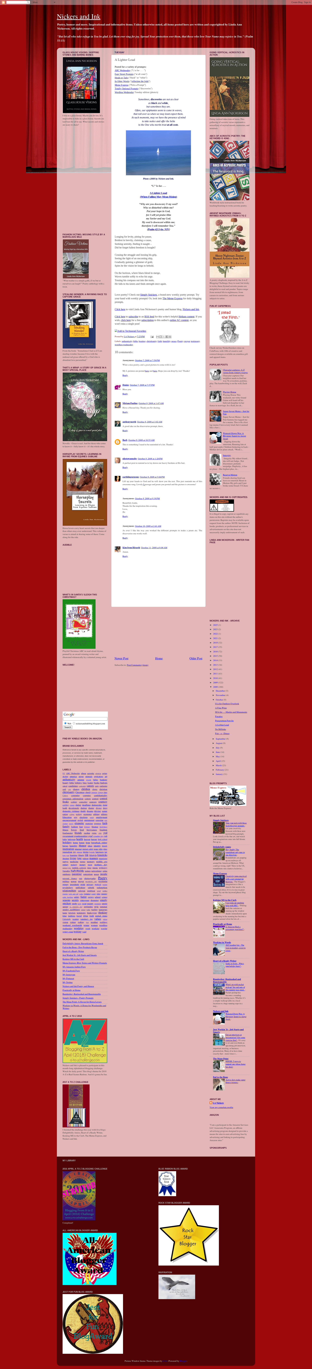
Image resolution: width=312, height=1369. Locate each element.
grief (90, 836)
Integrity (227, 455)
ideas (90, 845)
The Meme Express (172, 298)
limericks (102, 855)
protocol (98, 884)
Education (67, 817)
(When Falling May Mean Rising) (158, 196)
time (65, 915)
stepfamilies (88, 906)
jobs (101, 849)
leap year (66, 855)
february (87, 827)
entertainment (89, 820)
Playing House (229, 391)
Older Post (195, 658)
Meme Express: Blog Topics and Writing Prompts (85, 962)
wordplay (79, 928)
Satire (83, 897)
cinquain (94, 792)
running (104, 893)
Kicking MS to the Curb (73, 958)
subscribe (133, 316)
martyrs (65, 861)
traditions (71, 916)
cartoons (103, 785)
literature (66, 858)
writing (78, 931)
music (95, 867)
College (65, 795)
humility (166, 341)
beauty (66, 782)
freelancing (68, 832)
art (106, 776)
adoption (98, 773)
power (74, 881)
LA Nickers (218, 1103)
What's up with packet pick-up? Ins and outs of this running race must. (235, 987)
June (218, 752)
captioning (82, 786)
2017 (215, 647)
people (103, 874)
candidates (73, 785)
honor (81, 842)
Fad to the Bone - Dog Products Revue (80, 947)
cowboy (66, 805)
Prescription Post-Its (224, 720)
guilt (105, 836)
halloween (72, 839)
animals (88, 776)
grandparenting (81, 836)
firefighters (103, 827)
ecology (79, 814)
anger (81, 776)
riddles (105, 891)
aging (104, 773)
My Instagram (69, 974)
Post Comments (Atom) (137, 665)
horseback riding (99, 842)
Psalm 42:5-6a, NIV (158, 229)
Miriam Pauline (130, 403)
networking (96, 870)
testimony (195, 341)
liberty (81, 855)
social (84, 903)
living (73, 858)
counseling (83, 802)
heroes (94, 839)
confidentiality (100, 795)
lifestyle (93, 855)
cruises (72, 805)
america (73, 776)
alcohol (65, 776)
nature (88, 870)
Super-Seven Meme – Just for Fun (236, 412)
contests (88, 798)
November (221, 695)
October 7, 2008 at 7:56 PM (147, 360)
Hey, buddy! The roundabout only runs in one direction (235, 852)
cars (97, 785)
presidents (74, 884)
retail (99, 891)
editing (96, 814)
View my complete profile (221, 1107)
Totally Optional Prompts (126, 88)
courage (93, 801)
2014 (215, 660)
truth (92, 915)
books (96, 782)
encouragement (69, 820)
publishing (80, 887)
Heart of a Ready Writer (73, 951)
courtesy (102, 801)
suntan (83, 910)
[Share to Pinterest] (170, 336)
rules (98, 893)
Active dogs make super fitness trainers (235, 1081)
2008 (215, 686)
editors (104, 814)
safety (76, 897)
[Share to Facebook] (167, 336)
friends (78, 833)
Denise (126, 385)
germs (94, 833)
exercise (89, 823)
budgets (103, 782)
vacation (75, 919)
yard (84, 931)
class (105, 792)
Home (159, 658)
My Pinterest (68, 978)
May (218, 756)
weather (94, 922)
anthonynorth (129, 421)
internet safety (87, 849)
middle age (101, 861)
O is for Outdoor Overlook (227, 703)
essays (71, 823)
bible (135, 341)
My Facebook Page (71, 970)
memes (82, 861)
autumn (80, 779)
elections (84, 817)
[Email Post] (152, 336)
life (86, 855)
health (79, 839)
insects (104, 845)
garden (87, 832)
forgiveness (92, 829)
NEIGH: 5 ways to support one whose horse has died (236, 1064)
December (221, 690)
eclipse (72, 814)
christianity (152, 341)
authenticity (127, 341)
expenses (97, 823)
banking (103, 779)
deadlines (86, 804)
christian (103, 789)
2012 (215, 669)
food (82, 829)
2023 (215, 629)
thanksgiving (92, 912)
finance (95, 826)
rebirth (91, 887)
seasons (66, 900)
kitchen (86, 852)
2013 (215, 664)
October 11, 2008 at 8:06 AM (154, 547)
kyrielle (92, 852)
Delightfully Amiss (222, 847)
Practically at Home (71, 990)
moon (90, 864)
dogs (105, 808)
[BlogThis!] (160, 336)
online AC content (179, 320)
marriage (103, 858)
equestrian (99, 820)
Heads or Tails (121, 78)
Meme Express (121, 85)
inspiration (68, 849)
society (90, 903)
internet (78, 849)
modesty (74, 864)
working (95, 928)
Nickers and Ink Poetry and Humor (78, 986)
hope (88, 842)
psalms (105, 884)
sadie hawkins (68, 897)
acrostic (90, 773)
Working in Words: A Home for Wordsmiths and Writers (84, 1007)
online (105, 871)
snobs (74, 903)
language (100, 851)
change (76, 789)
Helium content (186, 316)
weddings (103, 922)
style (96, 906)
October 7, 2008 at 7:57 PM (142, 384)
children (85, 789)
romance (87, 893)
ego (75, 817)
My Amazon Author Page (74, 966)
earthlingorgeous (131, 476)
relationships (69, 890)
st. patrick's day (76, 907)
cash (64, 789)
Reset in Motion (230, 474)
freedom (103, 829)
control (95, 798)
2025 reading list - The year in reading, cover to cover (236, 948)
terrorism (71, 912)
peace (173, 341)
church (88, 792)
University (67, 919)
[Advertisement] (158, 631)
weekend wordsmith (72, 925)
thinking (102, 912)
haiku (65, 839)
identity (97, 845)
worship (104, 928)
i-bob (165, 1360)
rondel (93, 894)
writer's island (68, 931)
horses (65, 845)
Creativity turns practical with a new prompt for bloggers (236, 879)
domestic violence (71, 811)
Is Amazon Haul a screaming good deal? (235, 928)
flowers (74, 829)
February (220, 769)
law (105, 852)
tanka (88, 910)
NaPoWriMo (77, 871)
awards (88, 780)
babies (95, 779)
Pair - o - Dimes (222, 733)
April (218, 760)
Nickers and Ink (78, 16)
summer (103, 906)
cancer (65, 786)
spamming (97, 904)
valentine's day (86, 919)
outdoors (67, 874)
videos (105, 919)
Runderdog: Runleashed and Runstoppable (82, 993)
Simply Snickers (148, 294)
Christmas (79, 792)
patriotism (88, 874)
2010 (215, 678)
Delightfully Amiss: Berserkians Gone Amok (83, 943)
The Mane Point (220, 1058)
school (98, 897)
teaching (94, 909)
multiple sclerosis (79, 867)
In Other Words (122, 81)
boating (142, 341)
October (220, 699)
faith (160, 341)
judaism (79, 852)
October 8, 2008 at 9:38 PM (147, 498)
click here (126, 320)
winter (86, 925)
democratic (97, 804)
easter (104, 811)
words (87, 928)
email (92, 817)
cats (69, 789)
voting (73, 922)
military (65, 864)
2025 (215, 624)
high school (102, 839)
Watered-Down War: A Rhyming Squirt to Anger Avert (234, 436)
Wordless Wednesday (124, 92)
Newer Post (121, 658)
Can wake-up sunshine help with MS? (235, 904)
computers (87, 795)
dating (78, 804)
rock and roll (73, 894)
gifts (100, 833)
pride (82, 884)
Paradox (219, 716)
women (94, 925)
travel (79, 915)
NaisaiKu (66, 871)
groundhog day (98, 836)
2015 (215, 655)
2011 (215, 673)
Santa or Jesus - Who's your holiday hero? (235, 965)
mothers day (100, 864)
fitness (65, 829)
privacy (90, 884)
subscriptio (146, 320)
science (104, 897)
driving (97, 811)
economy (88, 814)
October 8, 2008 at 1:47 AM (151, 403)
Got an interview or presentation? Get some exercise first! (235, 1037)
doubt (83, 811)
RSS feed (149, 316)
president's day (91, 881)
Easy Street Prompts (124, 74)
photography (90, 878)
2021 (215, 638)
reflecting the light (140, 81)
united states (101, 915)
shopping (95, 900)
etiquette (79, 823)
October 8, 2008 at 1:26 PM (150, 458)
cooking (74, 802)
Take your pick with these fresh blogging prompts (236, 824)
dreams (90, 811)
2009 (215, 682)
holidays (67, 842)
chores (94, 789)
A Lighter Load (158, 193)
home (75, 842)
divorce (99, 808)
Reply (125, 375)
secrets (75, 900)
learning (74, 855)
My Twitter (68, 982)
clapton (100, 792)
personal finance (70, 878)
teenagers (103, 909)
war (87, 922)
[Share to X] (163, 336)
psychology (68, 887)
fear (81, 826)
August (219, 743)
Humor (82, 845)
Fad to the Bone (220, 1077)
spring (65, 906)
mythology (103, 867)
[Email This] (157, 336)
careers (90, 786)
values (97, 919)
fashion (74, 826)
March (219, 765)
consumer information (73, 798)
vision (65, 922)
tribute (85, 916)
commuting (75, 795)
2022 (215, 633)
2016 (215, 651)
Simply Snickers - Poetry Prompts (78, 997)
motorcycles (67, 868)
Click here (120, 309)
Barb (125, 440)
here (147, 370)
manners (93, 858)
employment (101, 817)
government (68, 836)
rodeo (81, 894)
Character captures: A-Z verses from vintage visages (235, 371)
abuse (83, 773)
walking (81, 922)
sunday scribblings (71, 909)
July (218, 747)
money (82, 864)
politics (66, 881)
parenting (77, 874)
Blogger (183, 1360)
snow (79, 904)
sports (104, 903)
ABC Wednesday (122, 70)
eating (65, 814)
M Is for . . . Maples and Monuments (231, 712)
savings (91, 897)
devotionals (74, 808)
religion (81, 890)
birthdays (78, 782)
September (221, 738)
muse (89, 867)
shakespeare (84, 900)
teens (65, 912)
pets (80, 878)
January (219, 774)
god (105, 833)
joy (74, 851)
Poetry (180, 341)
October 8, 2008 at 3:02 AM (149, 421)
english (80, 820)
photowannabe (130, 458)
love (79, 858)
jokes (105, 849)
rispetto (65, 894)
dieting (84, 808)
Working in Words (222, 942)
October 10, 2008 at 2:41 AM (148, 526)
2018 (215, 642)
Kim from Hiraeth (131, 547)
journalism (67, 851)
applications (98, 776)
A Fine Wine (221, 707)
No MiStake (220, 729)
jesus (96, 849)
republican (91, 890)
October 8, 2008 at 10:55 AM (141, 440)
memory (91, 861)
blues (85, 782)
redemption (102, 887)
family (66, 826)
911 (64, 773)
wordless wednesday (124, 344)
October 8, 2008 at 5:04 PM (152, 476)
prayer (187, 341)
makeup (86, 858)
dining (91, 808)
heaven (87, 839)
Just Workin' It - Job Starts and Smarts (80, 955)
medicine (74, 861)
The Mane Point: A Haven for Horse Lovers (82, 1001)
